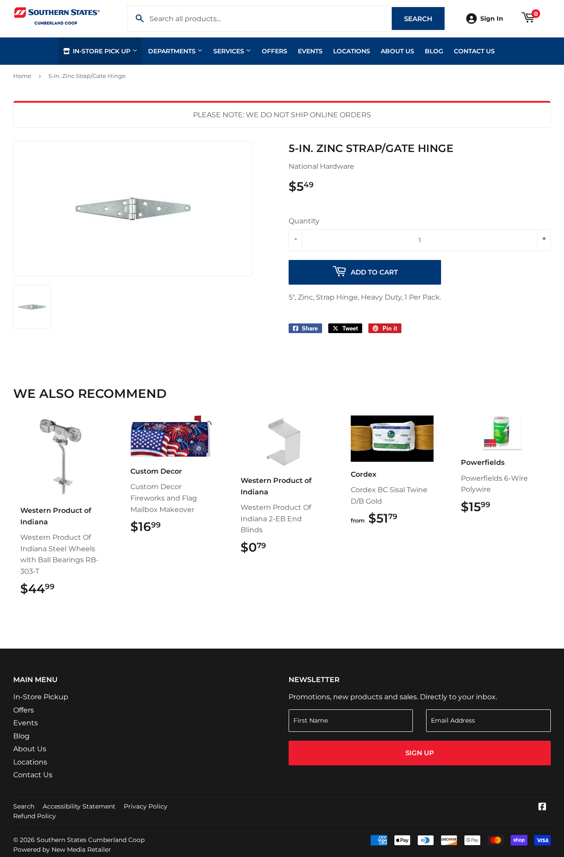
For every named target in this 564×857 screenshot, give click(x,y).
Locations (351, 51)
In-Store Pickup (40, 697)
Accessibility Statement (79, 806)
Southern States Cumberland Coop (91, 839)
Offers (274, 51)
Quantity (304, 221)
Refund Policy (34, 816)
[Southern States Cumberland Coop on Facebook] (542, 807)
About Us (397, 51)
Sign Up (419, 753)
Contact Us (474, 51)
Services (229, 51)
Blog (434, 51)
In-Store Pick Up (101, 51)
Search (424, 19)
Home (22, 75)
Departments (172, 51)
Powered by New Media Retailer (62, 849)
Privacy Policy (145, 806)
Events (310, 51)
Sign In (491, 18)
